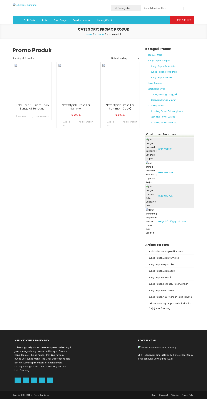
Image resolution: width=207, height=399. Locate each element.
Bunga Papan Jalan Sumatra (164, 257)
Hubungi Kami (104, 20)
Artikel (45, 20)
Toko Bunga (60, 20)
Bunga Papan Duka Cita (163, 66)
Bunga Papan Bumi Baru (161, 290)
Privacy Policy (188, 395)
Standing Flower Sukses (163, 116)
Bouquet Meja (155, 54)
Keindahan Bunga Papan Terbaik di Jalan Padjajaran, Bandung (170, 306)
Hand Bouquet (155, 83)
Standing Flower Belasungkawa (167, 111)
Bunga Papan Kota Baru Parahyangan (168, 283)
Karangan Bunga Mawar (163, 99)
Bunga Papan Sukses (161, 77)
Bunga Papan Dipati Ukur (161, 264)
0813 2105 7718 (183, 20)
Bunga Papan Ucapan (159, 60)
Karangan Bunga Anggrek (164, 94)
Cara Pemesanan (82, 20)
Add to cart (66, 124)
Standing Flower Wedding (164, 122)
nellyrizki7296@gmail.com (172, 221)
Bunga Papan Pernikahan (164, 71)
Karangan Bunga (156, 88)
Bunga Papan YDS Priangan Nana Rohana (170, 296)
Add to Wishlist (41, 116)
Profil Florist (30, 20)
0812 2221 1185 (165, 149)
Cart (153, 395)
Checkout (163, 395)
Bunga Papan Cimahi (160, 277)
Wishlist (175, 395)
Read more (21, 116)
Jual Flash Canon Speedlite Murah (166, 251)
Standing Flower (156, 105)
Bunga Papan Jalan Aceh (162, 270)
